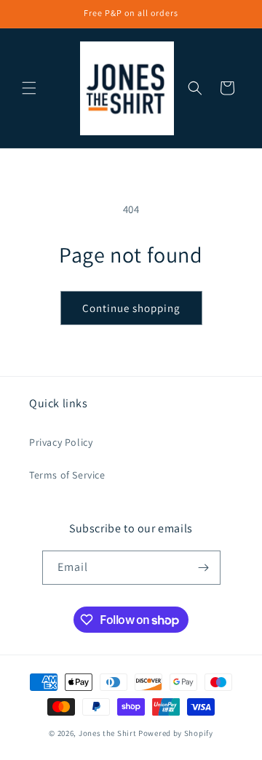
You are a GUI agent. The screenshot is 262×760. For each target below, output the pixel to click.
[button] (29, 88)
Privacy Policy (60, 442)
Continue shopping (131, 308)
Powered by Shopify (175, 733)
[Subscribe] (204, 568)
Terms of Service (67, 474)
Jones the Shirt (108, 733)
